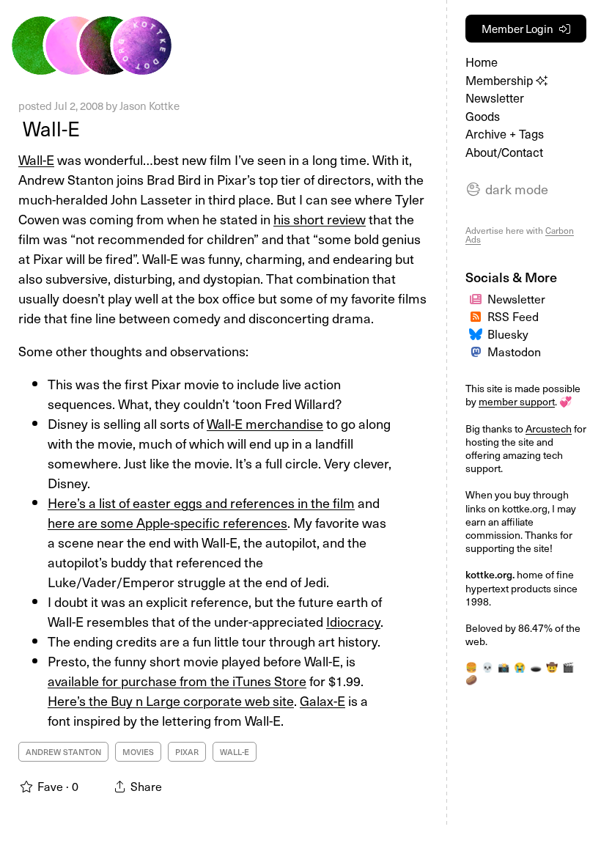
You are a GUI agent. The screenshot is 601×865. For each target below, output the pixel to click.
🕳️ (536, 667)
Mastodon (514, 351)
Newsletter (494, 98)
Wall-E (49, 128)
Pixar (187, 752)
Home (481, 62)
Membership (500, 80)
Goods (482, 116)
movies (138, 752)
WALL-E (234, 752)
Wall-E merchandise (265, 423)
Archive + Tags (504, 134)
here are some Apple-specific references (167, 522)
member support (517, 401)
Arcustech (549, 428)
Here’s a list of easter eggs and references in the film (201, 502)
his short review (319, 219)
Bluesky (507, 333)
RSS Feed (513, 316)
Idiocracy (353, 621)
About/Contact (504, 152)
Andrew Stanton (63, 752)
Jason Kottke (149, 105)
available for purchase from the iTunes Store (177, 681)
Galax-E (322, 700)
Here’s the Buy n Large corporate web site (171, 700)
